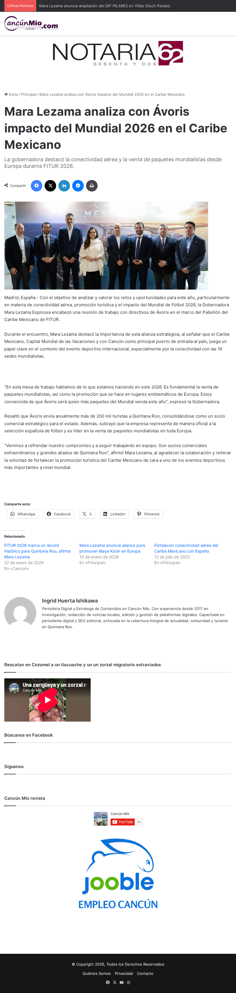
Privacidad (124, 973)
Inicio (13, 94)
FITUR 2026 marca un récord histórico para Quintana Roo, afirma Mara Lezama (37, 551)
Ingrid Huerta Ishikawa (70, 601)
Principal (28, 94)
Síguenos (14, 766)
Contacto (145, 973)
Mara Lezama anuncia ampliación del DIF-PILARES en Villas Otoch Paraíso (104, 5)
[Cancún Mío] (31, 23)
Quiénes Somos (97, 973)
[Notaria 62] (118, 52)
